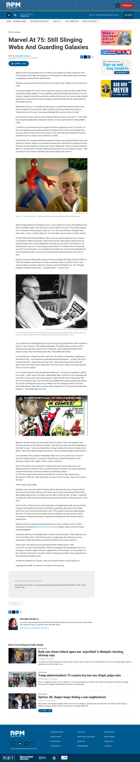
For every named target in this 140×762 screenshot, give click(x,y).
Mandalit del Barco (23, 56)
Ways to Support (90, 21)
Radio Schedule (109, 732)
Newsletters (81, 741)
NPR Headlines (14, 32)
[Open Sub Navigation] (27, 21)
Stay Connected (72, 21)
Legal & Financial (55, 736)
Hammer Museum (44, 527)
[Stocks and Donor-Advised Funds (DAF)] (116, 37)
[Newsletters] (116, 67)
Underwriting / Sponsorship (86, 736)
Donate (128, 5)
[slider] (18, 15)
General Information (56, 732)
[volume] (15, 15)
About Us (57, 21)
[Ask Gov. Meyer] (116, 88)
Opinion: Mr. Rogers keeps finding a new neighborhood (72, 697)
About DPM (81, 732)
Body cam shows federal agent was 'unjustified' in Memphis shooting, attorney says (81, 653)
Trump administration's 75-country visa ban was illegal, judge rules (79, 675)
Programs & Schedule (39, 21)
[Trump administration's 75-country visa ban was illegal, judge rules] (22, 679)
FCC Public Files (55, 741)
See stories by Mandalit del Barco (34, 628)
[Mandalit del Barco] (13, 624)
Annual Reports (55, 746)
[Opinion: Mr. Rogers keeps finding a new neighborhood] (22, 701)
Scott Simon (42, 700)
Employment (108, 741)
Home (8, 21)
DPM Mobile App (82, 746)
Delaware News (19, 21)
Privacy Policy (33, 748)
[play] (9, 15)
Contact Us (107, 746)
